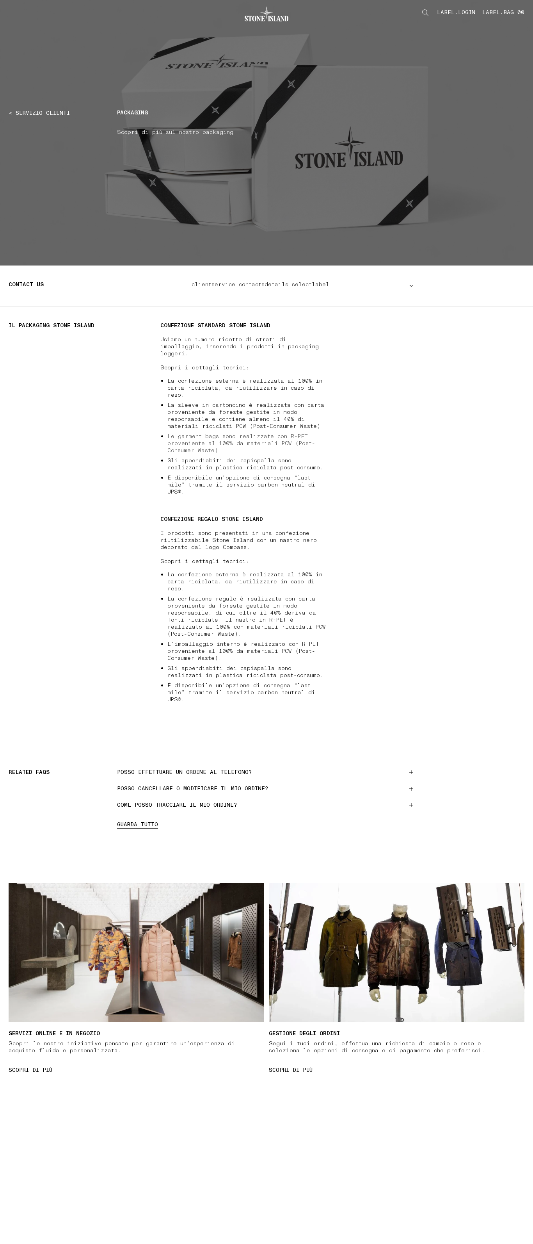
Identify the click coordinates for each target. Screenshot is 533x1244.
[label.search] (425, 12)
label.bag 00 (503, 12)
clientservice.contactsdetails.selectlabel (260, 284)
